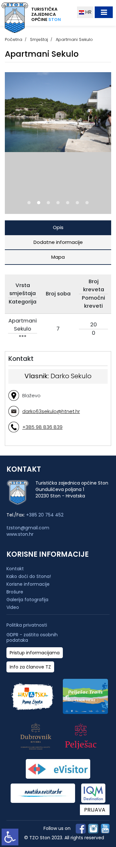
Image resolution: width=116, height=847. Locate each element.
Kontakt (15, 568)
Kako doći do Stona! (28, 576)
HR (88, 12)
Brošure (14, 592)
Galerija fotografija (27, 599)
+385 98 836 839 (42, 427)
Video (12, 607)
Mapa (58, 257)
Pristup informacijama (35, 653)
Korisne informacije (28, 584)
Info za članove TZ (30, 667)
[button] (29, 202)
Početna (13, 39)
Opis (58, 227)
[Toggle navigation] (104, 12)
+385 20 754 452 (44, 515)
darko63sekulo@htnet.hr (51, 411)
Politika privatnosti (26, 625)
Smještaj (39, 39)
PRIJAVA (95, 809)
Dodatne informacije (58, 242)
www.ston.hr (20, 534)
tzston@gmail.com (27, 528)
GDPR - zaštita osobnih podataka (32, 637)
